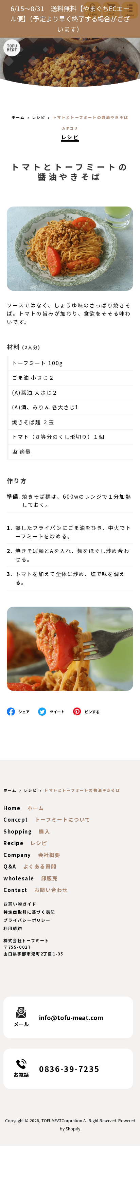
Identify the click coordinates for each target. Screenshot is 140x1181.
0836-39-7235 (69, 1068)
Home (11, 807)
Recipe (13, 842)
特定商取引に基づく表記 (29, 912)
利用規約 (12, 928)
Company (17, 854)
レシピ (70, 137)
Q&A (9, 866)
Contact (15, 889)
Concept (15, 819)
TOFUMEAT (51, 1120)
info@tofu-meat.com (71, 1017)
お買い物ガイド (19, 904)
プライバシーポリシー (27, 920)
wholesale (18, 878)
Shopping (17, 831)
